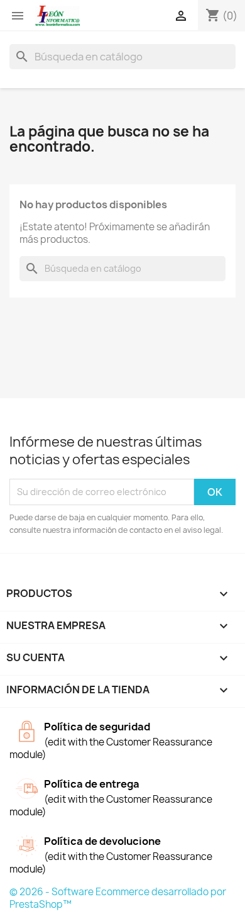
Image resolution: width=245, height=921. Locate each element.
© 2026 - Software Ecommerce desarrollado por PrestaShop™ (117, 898)
